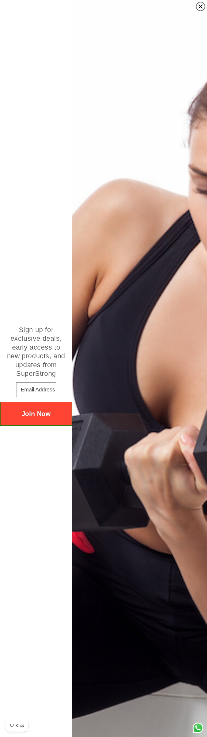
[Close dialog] (200, 6)
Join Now (36, 413)
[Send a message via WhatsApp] (198, 728)
